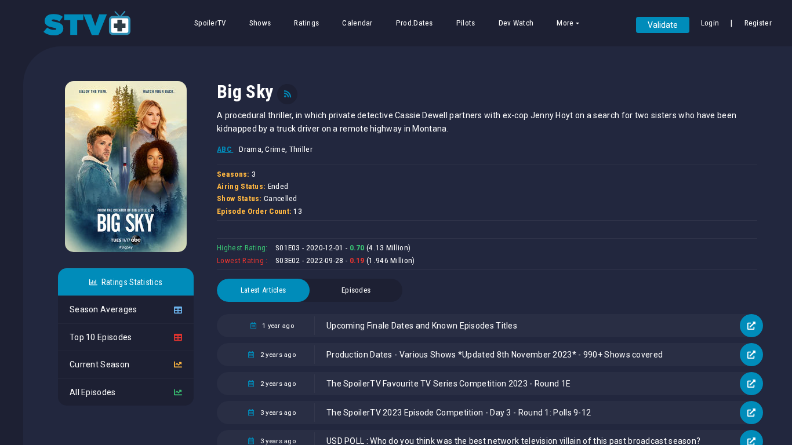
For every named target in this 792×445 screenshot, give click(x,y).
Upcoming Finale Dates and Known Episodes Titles (421, 325)
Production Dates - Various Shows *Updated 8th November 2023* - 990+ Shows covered (494, 354)
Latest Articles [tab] (263, 290)
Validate (663, 25)
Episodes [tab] (355, 290)
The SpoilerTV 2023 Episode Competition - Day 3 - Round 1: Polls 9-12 (458, 412)
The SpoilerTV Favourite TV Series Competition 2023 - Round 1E (448, 383)
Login (710, 23)
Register (758, 23)
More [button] (565, 23)
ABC (225, 149)
